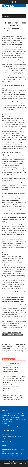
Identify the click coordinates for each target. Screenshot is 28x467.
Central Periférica (6, 441)
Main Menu (7, 16)
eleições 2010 (11, 334)
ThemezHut (4, 465)
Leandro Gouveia (21, 33)
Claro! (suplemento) (7, 434)
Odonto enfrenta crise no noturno (12, 374)
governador (19, 334)
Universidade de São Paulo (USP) (10, 456)
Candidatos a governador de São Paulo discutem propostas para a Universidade (7, 348)
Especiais (18, 332)
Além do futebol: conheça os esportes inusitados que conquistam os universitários (13, 386)
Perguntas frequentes (15, 426)
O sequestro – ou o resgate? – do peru (13, 395)
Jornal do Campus (14, 461)
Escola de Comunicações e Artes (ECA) (12, 453)
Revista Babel (5, 439)
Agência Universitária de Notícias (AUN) (12, 436)
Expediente (5, 423)
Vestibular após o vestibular (10, 371)
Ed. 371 (12, 332)
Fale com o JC (5, 426)
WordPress (13, 463)
